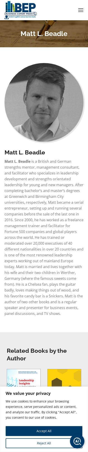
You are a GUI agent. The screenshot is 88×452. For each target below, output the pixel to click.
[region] (44, 419)
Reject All (44, 443)
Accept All (44, 431)
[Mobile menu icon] (80, 10)
